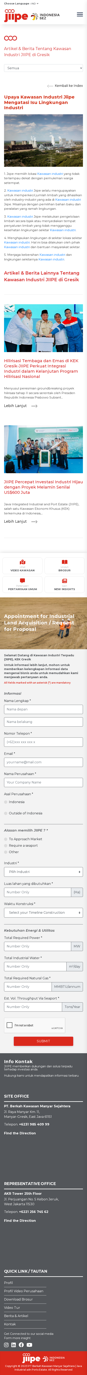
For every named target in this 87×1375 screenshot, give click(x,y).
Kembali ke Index (69, 86)
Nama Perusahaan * (20, 774)
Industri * (11, 863)
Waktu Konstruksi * (19, 904)
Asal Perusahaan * (18, 794)
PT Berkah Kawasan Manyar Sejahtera (51, 1366)
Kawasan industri (50, 174)
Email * (9, 754)
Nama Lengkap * (17, 701)
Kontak (10, 1324)
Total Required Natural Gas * (27, 978)
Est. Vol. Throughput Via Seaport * (31, 998)
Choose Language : (17, 3)
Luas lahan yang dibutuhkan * (28, 884)
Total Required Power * (23, 938)
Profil (8, 1283)
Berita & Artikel (16, 1316)
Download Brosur (18, 1299)
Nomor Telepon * (18, 733)
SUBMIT (43, 1041)
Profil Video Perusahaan (23, 1291)
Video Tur (12, 1308)
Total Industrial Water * (23, 958)
